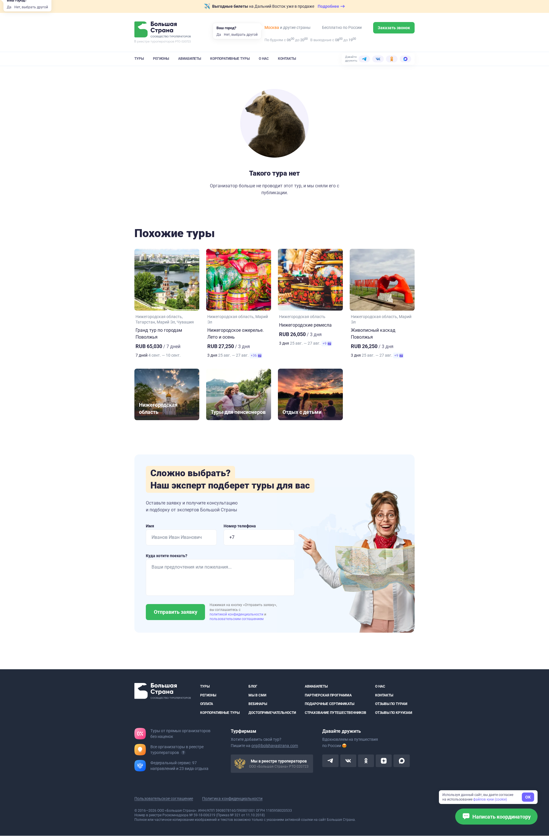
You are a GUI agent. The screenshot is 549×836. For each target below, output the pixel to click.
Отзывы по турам (391, 704)
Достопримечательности (272, 713)
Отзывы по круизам (393, 713)
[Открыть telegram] (330, 761)
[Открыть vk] (348, 761)
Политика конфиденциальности (232, 799)
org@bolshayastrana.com (274, 746)
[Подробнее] (183, 752)
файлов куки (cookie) (490, 799)
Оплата (206, 704)
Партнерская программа (328, 695)
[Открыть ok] (366, 761)
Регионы (161, 59)
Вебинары (257, 704)
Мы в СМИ (257, 695)
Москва (271, 27)
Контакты (287, 59)
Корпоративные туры (230, 59)
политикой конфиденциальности (237, 614)
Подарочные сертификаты (329, 704)
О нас (264, 59)
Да (9, 7)
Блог (252, 686)
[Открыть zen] (384, 761)
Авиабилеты (189, 59)
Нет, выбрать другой (31, 7)
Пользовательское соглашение (163, 799)
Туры (139, 59)
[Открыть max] (401, 761)
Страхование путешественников (335, 713)
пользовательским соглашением (237, 619)
